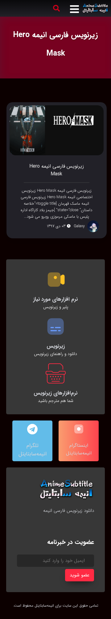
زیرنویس (56, 346)
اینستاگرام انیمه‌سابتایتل (79, 449)
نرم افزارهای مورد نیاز (55, 299)
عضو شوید (79, 575)
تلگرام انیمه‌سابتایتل (32, 449)
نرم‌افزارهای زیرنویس (55, 393)
